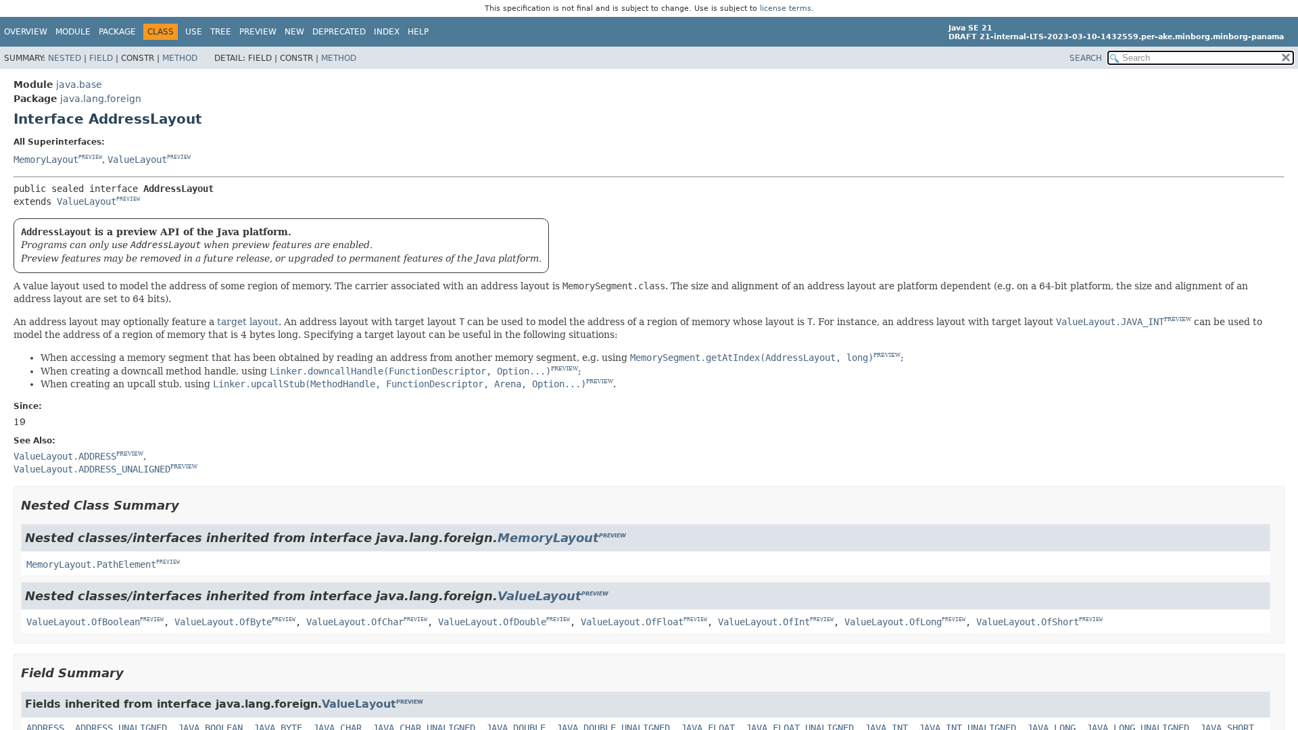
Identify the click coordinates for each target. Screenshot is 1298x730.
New (294, 31)
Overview (25, 31)
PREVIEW (90, 157)
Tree (220, 31)
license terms (785, 8)
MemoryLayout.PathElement (91, 564)
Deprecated (339, 31)
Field (101, 58)
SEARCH (1085, 58)
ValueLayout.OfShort (1027, 621)
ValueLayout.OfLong (893, 621)
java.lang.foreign (100, 98)
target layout (248, 321)
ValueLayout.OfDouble (492, 621)
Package (117, 31)
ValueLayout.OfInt (764, 621)
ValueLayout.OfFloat (632, 621)
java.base (79, 84)
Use (193, 31)
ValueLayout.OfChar (355, 621)
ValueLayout (137, 159)
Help (418, 31)
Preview (258, 31)
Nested (64, 58)
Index (387, 31)
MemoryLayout (46, 159)
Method (179, 58)
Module (73, 31)
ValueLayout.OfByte (223, 621)
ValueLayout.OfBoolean (83, 621)
